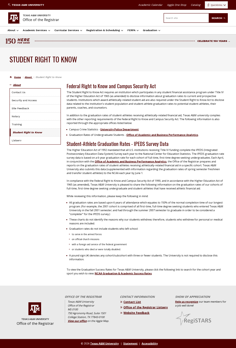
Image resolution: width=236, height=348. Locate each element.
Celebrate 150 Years (212, 40)
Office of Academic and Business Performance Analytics (162, 135)
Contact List (132, 302)
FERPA (131, 30)
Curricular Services (66, 30)
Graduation (150, 30)
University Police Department (119, 129)
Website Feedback (136, 313)
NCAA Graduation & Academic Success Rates (123, 273)
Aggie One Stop (176, 4)
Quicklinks (216, 5)
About (11, 30)
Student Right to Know (27, 132)
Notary (16, 116)
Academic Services (35, 30)
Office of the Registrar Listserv (145, 307)
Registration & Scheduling (103, 30)
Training (17, 124)
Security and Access (24, 100)
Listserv (16, 140)
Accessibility (150, 343)
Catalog (195, 4)
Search (217, 18)
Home (17, 77)
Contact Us (18, 92)
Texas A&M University (28, 4)
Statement (130, 343)
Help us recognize (186, 301)
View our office (77, 321)
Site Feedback (20, 108)
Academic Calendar (150, 4)
